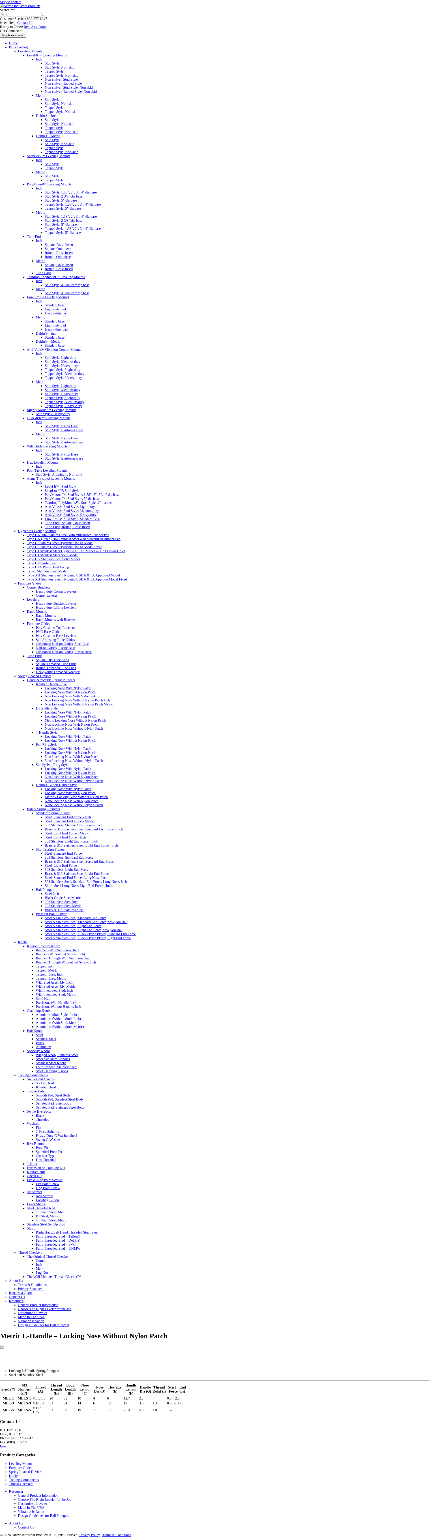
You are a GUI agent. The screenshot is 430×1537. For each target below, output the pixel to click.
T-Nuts (32, 1164)
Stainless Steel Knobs (51, 1063)
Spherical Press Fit (49, 1152)
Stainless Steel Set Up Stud (46, 1224)
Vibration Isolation (31, 1321)
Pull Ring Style (46, 744)
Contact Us (25, 23)
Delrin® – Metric (48, 136)
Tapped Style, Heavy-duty (63, 378)
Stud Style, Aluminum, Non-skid (59, 474)
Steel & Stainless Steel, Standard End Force (75, 918)
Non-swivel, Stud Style (61, 79)
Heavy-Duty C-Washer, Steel (56, 1135)
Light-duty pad (55, 309)
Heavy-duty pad (56, 313)
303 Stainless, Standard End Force (69, 857)
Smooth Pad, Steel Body (53, 1095)
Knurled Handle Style (51, 684)
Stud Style (52, 63)
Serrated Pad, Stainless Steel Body (60, 1107)
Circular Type (45, 1156)
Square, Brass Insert (59, 245)
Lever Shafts (36, 1204)
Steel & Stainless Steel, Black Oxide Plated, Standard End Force (90, 934)
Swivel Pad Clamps (41, 1079)
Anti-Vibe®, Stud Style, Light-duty (70, 507)
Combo (41, 1260)
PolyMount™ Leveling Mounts (49, 184)
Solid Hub (43, 998)
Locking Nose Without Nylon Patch (70, 692)
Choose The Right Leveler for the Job (44, 1309)
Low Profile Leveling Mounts (48, 297)
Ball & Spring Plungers (43, 809)
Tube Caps (43, 273)
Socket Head (45, 1083)
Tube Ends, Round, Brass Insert (67, 527)
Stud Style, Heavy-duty (61, 366)
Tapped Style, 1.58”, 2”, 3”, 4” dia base (73, 204)
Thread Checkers (30, 1252)
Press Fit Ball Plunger (51, 914)
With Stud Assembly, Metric (55, 986)
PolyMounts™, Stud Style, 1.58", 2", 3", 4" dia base (82, 495)
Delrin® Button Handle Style (56, 785)
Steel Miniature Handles (53, 1059)
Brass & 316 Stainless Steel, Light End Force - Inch (81, 845)
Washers (33, 1123)
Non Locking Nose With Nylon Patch (71, 696)
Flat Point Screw (47, 1184)
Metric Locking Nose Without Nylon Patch (75, 720)
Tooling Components (33, 1075)
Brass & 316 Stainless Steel (64, 910)
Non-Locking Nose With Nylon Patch (72, 724)
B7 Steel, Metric (47, 1216)
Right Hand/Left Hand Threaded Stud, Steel (67, 1232)
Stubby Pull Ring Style (52, 765)
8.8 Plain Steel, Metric (51, 1220)
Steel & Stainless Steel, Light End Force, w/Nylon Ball (84, 930)
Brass (40, 1043)
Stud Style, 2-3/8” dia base (63, 196)
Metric (40, 95)
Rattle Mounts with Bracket (55, 619)
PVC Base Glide (48, 632)
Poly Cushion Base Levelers (56, 636)
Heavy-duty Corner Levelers (56, 591)
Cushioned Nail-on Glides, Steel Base (62, 644)
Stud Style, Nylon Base (61, 426)
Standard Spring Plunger (53, 813)
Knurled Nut (36, 1172)
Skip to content (10, 2)
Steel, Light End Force (61, 865)
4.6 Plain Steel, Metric (51, 1212)
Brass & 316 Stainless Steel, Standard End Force (79, 861)
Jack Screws (44, 1196)
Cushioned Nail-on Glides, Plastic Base (64, 652)
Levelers (33, 599)
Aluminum (43, 1047)
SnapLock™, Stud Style (62, 490)
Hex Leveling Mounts (42, 462)
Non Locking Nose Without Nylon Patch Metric (79, 704)
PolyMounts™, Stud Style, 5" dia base (72, 499)
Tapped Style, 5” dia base (63, 208)
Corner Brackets (38, 587)
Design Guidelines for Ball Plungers (43, 1325)
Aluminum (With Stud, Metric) (57, 1023)
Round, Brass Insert (59, 253)
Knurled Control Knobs (43, 946)
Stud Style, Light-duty (60, 357)
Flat (38, 1127)
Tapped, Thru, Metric (51, 978)
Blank (40, 1115)
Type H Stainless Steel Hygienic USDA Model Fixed (64, 547)
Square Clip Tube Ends (52, 660)
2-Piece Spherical (48, 1131)
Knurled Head (46, 1087)
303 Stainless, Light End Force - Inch (71, 841)
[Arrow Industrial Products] (20, 6)
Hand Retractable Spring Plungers (51, 680)
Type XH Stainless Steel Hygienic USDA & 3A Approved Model (73, 575)
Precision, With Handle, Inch (56, 1002)
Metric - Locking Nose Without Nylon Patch (76, 797)
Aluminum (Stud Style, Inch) (56, 1015)
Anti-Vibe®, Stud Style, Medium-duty (72, 511)
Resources (16, 1301)
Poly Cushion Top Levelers (55, 628)
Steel (39, 1035)
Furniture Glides (29, 583)
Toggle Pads (35, 1091)
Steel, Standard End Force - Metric (69, 821)
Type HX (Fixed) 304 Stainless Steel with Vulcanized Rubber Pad (73, 539)
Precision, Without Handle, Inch (58, 1006)
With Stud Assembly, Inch (54, 982)
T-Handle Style (46, 732)
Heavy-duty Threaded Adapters (58, 672)
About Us (16, 1281)
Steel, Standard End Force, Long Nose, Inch (76, 877)
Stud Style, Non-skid (59, 67)
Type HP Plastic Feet (41, 563)
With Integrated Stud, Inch (54, 990)
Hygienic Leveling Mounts (37, 531)
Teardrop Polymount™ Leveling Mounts (56, 277)
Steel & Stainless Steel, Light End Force (73, 926)
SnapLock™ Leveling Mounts (48, 156)
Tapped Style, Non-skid (61, 75)
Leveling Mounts (30, 51)
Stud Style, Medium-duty (62, 361)
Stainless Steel (46, 1039)
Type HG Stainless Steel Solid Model (53, 559)
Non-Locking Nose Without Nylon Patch (74, 728)
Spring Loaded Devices (34, 676)
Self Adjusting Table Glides (55, 640)
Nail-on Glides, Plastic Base (55, 648)
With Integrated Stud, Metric (56, 994)
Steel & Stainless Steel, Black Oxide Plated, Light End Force (88, 938)
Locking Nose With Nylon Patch (68, 688)
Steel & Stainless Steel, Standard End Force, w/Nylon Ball (86, 922)
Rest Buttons (36, 1144)
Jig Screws (34, 1192)
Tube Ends (34, 237)
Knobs (22, 942)
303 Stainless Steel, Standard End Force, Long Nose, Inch (86, 882)
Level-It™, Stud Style (60, 486)
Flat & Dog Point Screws (44, 1180)
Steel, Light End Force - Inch (65, 837)
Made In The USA (31, 1317)
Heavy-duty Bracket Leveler (56, 603)
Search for (7, 10)
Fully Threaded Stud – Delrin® (58, 1240)
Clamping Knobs (39, 1010)
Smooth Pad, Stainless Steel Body (60, 1099)
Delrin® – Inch (46, 116)
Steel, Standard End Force (63, 853)
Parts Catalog (18, 47)
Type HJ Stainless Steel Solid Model (52, 555)
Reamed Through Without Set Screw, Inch (66, 962)
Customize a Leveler (32, 1313)
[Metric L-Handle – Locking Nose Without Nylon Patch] (33, 1363)
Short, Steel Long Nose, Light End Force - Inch (78, 886)
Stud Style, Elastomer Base (64, 430)
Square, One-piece (58, 249)
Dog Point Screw (48, 1188)
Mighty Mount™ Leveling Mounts (51, 410)
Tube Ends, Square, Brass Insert (67, 523)
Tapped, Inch (45, 966)
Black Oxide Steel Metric (63, 898)
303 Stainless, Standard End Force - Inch (74, 825)
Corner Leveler (46, 595)
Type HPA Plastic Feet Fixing (48, 567)
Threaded (42, 1119)
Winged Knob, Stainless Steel (57, 1055)
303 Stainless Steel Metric (63, 906)
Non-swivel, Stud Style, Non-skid (69, 87)
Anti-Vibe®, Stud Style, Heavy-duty (71, 515)
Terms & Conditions (32, 1285)
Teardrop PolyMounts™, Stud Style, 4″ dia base (79, 503)
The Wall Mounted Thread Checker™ (54, 1277)
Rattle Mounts (37, 611)
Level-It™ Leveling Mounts (47, 55)
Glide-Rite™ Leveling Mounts (48, 418)
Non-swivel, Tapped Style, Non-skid (71, 91)
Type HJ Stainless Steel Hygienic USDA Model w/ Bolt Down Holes (76, 551)
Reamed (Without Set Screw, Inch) (60, 954)
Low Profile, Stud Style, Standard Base (72, 519)
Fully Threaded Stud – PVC (56, 1244)
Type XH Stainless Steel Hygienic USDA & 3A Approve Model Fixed (77, 579)
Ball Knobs (35, 1031)
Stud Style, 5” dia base (61, 200)
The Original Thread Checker (48, 1256)
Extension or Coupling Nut (46, 1168)
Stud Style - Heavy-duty (53, 414)
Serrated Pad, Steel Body (53, 1103)
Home (13, 43)
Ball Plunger (45, 890)
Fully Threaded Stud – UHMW (58, 1248)
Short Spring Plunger (51, 849)
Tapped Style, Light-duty (62, 370)
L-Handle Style (47, 708)
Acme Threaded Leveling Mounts (51, 478)
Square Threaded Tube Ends (56, 664)
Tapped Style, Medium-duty (64, 374)
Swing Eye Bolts (39, 1111)
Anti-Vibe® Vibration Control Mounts (54, 349)
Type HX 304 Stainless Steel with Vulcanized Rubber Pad (68, 535)
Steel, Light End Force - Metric (67, 833)
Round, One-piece (58, 257)
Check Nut (34, 1176)
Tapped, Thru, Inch (49, 974)
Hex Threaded (46, 1160)
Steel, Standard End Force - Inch (68, 817)
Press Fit (42, 1148)
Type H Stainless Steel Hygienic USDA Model (60, 543)
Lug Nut (42, 1273)
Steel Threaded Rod (41, 1208)
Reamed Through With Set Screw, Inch (63, 958)
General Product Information (38, 1305)
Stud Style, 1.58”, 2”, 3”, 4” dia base (71, 192)
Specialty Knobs (38, 1051)
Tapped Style (54, 71)
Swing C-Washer (48, 1139)
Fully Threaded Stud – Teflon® (58, 1236)
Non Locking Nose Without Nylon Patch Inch (77, 700)
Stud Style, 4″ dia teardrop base (67, 285)
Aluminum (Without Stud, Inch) (58, 1019)
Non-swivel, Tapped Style (63, 83)
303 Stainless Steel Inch (61, 902)
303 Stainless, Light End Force (66, 869)
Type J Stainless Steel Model (47, 571)
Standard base (54, 305)
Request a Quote (35, 27)
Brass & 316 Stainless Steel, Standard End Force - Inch (84, 829)
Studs (31, 1228)
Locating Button (47, 1200)
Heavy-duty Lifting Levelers (56, 607)
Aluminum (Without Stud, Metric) (60, 1027)
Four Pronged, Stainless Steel (56, 1067)
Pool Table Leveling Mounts (47, 470)
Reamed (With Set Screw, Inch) (58, 950)
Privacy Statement (30, 1289)
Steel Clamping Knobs (52, 1071)
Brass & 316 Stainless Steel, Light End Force (77, 873)
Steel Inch (52, 894)
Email (4, 1446)
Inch (39, 59)
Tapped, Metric (46, 970)
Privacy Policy (89, 1535)
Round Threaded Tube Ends (56, 668)
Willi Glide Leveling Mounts (47, 446)
